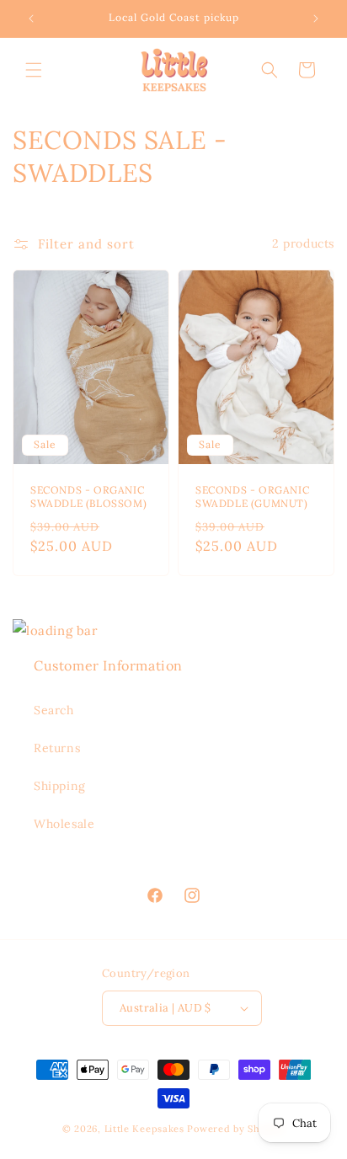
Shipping (60, 785)
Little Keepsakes (144, 1129)
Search (54, 710)
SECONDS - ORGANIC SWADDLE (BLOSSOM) (88, 496)
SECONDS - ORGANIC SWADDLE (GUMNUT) (252, 496)
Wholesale (64, 823)
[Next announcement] (315, 18)
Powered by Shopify (236, 1129)
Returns (57, 748)
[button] (33, 69)
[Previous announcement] (31, 18)
